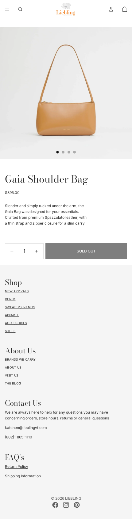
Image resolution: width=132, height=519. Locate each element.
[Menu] (7, 9)
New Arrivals (17, 291)
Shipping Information (23, 476)
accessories (16, 323)
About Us (13, 367)
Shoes (10, 331)
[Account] (111, 9)
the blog (13, 383)
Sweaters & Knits (20, 307)
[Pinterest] (76, 505)
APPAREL (12, 315)
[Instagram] (66, 505)
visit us (11, 375)
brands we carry (20, 359)
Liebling (73, 498)
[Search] (20, 9)
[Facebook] (55, 505)
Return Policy (16, 466)
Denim (10, 299)
